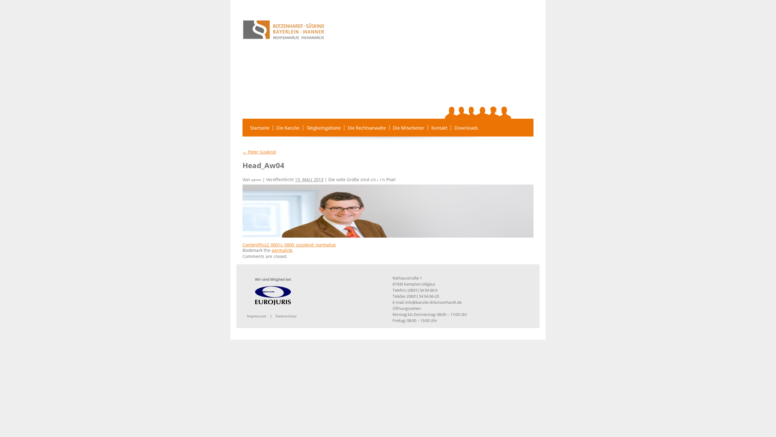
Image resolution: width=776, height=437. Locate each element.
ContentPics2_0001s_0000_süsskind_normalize (289, 245)
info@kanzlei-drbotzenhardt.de (433, 302)
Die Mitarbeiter (408, 128)
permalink (282, 250)
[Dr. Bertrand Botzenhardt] (449, 112)
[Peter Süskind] (482, 112)
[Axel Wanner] (505, 112)
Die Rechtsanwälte (367, 128)
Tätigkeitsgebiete (323, 128)
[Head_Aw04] (388, 210)
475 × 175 (377, 180)
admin (256, 180)
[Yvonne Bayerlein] (494, 112)
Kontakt (439, 128)
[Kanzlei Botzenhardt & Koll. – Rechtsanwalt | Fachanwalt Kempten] (283, 29)
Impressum (256, 316)
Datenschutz (286, 316)
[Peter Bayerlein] (472, 112)
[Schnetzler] (462, 112)
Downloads (466, 128)
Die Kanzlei (287, 128)
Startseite (259, 128)
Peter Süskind (259, 152)
